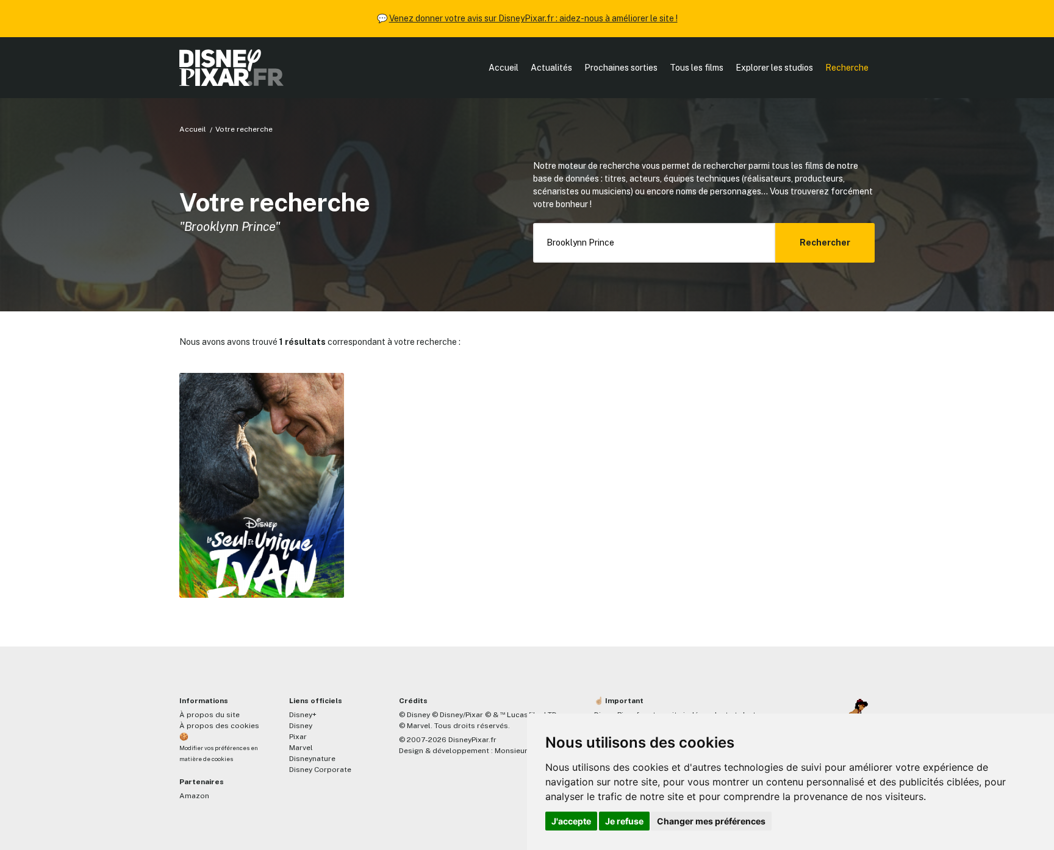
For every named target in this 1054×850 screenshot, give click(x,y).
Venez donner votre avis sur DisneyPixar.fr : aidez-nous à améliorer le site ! (533, 18)
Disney (300, 725)
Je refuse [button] (624, 821)
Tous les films (696, 68)
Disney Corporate (320, 769)
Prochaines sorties (621, 68)
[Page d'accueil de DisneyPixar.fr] (231, 67)
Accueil (503, 68)
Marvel (301, 747)
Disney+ (303, 714)
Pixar (298, 736)
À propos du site (209, 714)
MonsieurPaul (519, 750)
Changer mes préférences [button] (711, 821)
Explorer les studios (774, 68)
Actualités (551, 68)
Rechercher (825, 242)
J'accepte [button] (571, 821)
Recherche (847, 68)
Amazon (194, 796)
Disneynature (312, 758)
